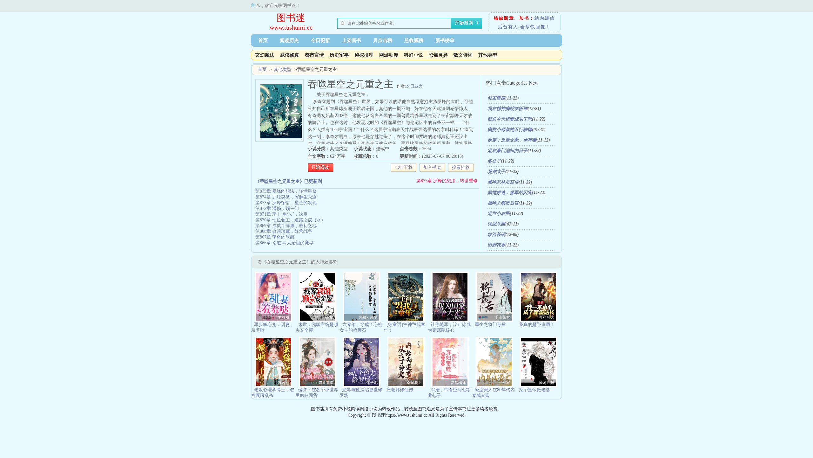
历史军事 (339, 55)
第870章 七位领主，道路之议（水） (290, 220)
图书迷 (291, 17)
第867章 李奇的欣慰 (274, 237)
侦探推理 (363, 55)
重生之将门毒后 (490, 324)
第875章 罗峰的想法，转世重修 (447, 180)
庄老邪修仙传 (399, 389)
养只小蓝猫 (323, 317)
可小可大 (546, 317)
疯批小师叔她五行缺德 (509, 129)
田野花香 (496, 245)
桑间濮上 (414, 382)
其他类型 (487, 55)
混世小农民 (498, 213)
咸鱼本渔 (325, 382)
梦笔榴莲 (458, 382)
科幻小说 (413, 55)
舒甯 (506, 382)
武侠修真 (289, 55)
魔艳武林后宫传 (503, 182)
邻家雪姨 (496, 98)
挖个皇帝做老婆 (534, 389)
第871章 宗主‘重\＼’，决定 (281, 214)
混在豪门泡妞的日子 (507, 150)
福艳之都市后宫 (503, 203)
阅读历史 (289, 40)
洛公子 (494, 161)
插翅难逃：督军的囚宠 (509, 192)
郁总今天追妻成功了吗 (509, 119)
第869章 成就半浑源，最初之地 (286, 225)
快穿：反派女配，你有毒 (511, 140)
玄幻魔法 (264, 55)
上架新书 (351, 40)
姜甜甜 (283, 317)
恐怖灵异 (438, 55)
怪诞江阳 (546, 382)
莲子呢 (372, 382)
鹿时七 (283, 382)
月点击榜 (382, 40)
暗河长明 (496, 234)
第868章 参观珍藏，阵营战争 (283, 231)
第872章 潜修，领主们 (277, 208)
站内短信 (544, 18)
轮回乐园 (496, 224)
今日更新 (320, 40)
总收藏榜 (413, 40)
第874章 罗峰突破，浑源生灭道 (286, 197)
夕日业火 (414, 86)
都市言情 (314, 55)
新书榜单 (444, 40)
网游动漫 (388, 55)
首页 (263, 40)
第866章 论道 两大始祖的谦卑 (284, 242)
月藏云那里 (368, 317)
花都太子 (496, 171)
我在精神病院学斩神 (507, 108)
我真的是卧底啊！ (536, 324)
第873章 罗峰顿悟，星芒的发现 (286, 202)
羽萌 (418, 317)
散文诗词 (463, 55)
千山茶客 (502, 317)
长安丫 (460, 317)
